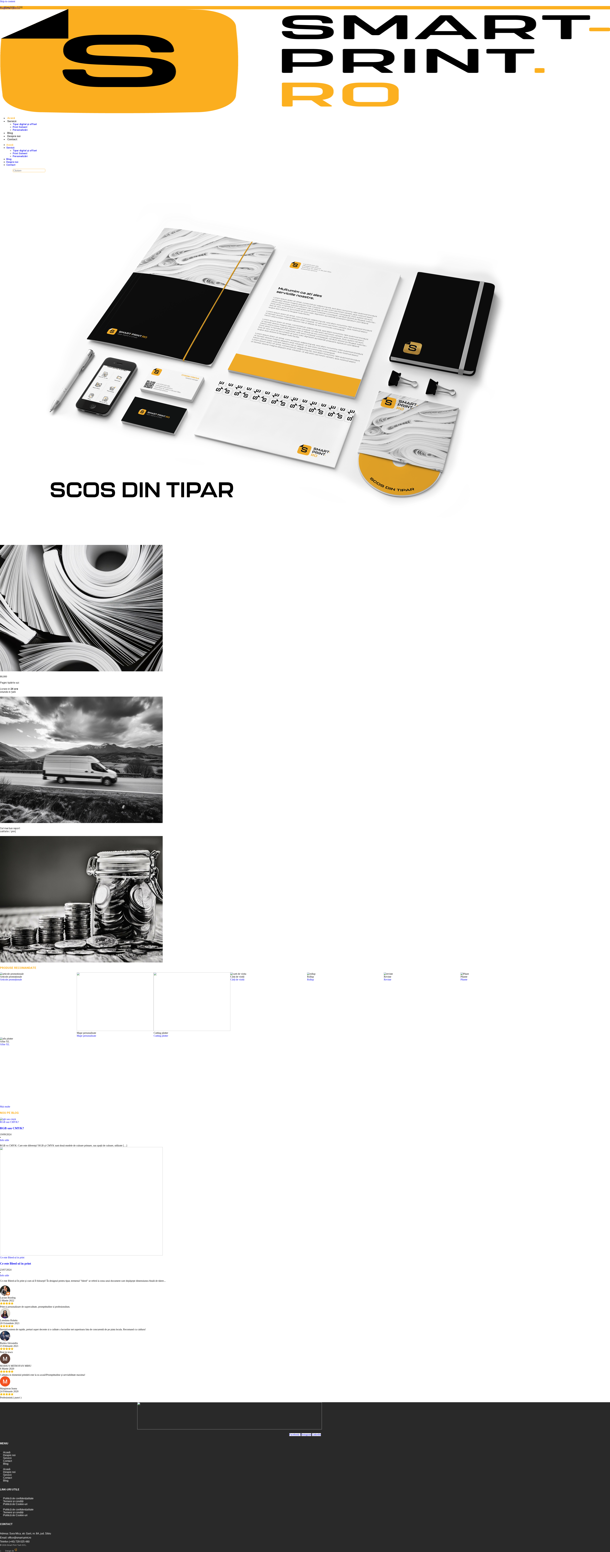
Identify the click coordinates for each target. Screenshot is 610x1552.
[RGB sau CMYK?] (8, 1119)
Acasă (11, 118)
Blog (10, 133)
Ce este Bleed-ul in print (15, 1263)
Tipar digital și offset (25, 124)
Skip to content (7, 1)
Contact (12, 139)
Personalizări (20, 129)
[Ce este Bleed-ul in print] (81, 1254)
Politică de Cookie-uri (15, 1504)
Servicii (11, 121)
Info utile (4, 1140)
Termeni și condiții (13, 1501)
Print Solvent (20, 127)
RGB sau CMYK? (12, 1128)
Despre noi (13, 136)
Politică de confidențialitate (18, 1498)
